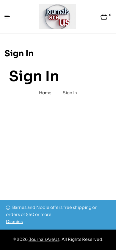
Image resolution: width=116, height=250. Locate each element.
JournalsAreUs (44, 239)
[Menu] (9, 16)
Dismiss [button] (14, 221)
